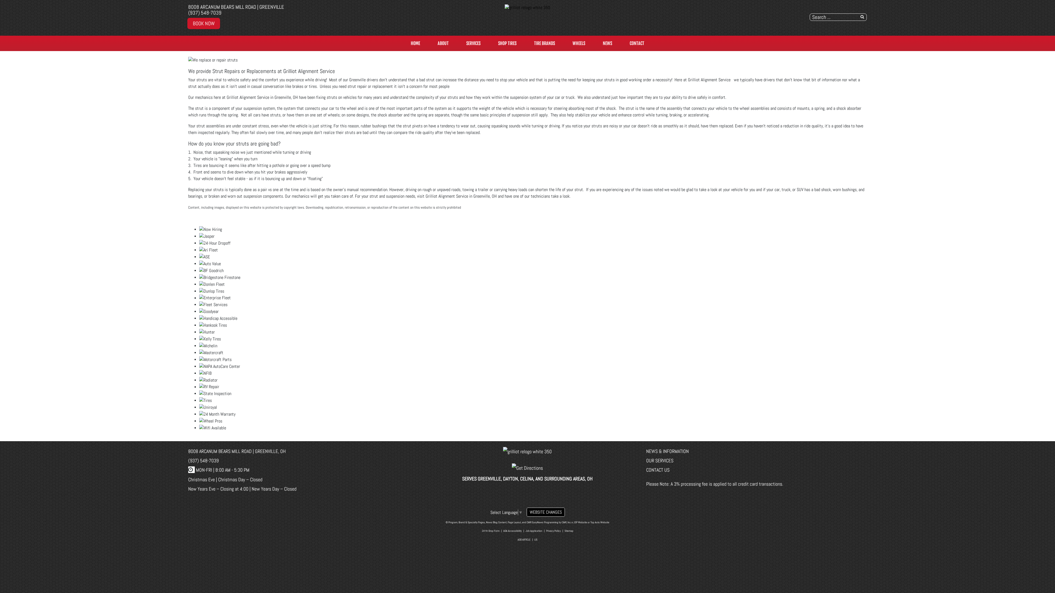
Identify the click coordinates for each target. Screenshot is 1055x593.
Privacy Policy (553, 531)
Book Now (204, 23)
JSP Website (580, 522)
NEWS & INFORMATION (667, 451)
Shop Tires (507, 43)
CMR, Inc (566, 522)
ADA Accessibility (512, 531)
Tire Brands (544, 43)
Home (415, 43)
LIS (535, 539)
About (443, 43)
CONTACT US (658, 470)
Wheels (579, 43)
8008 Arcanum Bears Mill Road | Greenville (236, 7)
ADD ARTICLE (524, 539)
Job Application (534, 531)
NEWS (607, 43)
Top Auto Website (599, 522)
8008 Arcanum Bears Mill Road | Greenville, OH (237, 451)
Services (473, 43)
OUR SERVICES (659, 460)
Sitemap (569, 531)
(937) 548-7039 (204, 12)
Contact (637, 43)
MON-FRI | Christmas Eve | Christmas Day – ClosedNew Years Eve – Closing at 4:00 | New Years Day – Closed (242, 479)
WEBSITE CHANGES (546, 512)
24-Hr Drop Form (490, 531)
